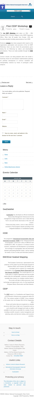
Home (6, 154)
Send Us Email (15, 332)
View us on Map (15, 335)
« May (4, 203)
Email (4, 119)
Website (4, 126)
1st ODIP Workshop (9, 33)
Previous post (4, 82)
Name (4, 112)
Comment (5, 97)
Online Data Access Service (12, 167)
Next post (29, 82)
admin (14, 29)
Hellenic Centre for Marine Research (15, 364)
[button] (2, 7)
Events (27, 29)
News (6, 162)
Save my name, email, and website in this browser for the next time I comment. (15, 134)
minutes (8, 43)
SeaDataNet (15, 372)
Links (6, 158)
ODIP (7, 294)
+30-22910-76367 (18, 356)
